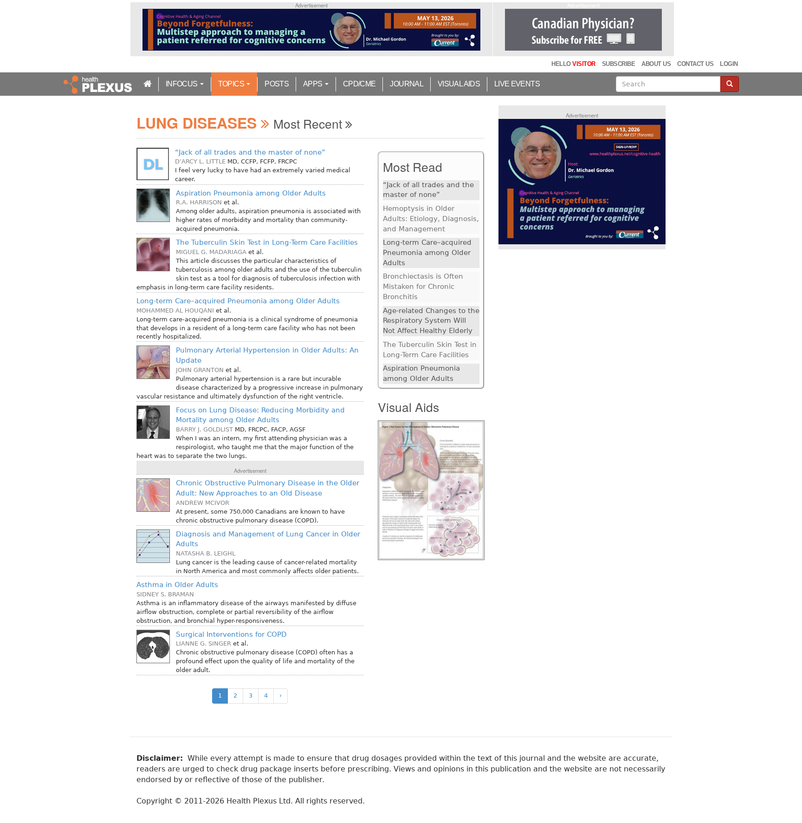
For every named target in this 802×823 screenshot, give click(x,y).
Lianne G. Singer (203, 643)
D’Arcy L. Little (200, 161)
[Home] (98, 84)
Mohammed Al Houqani (175, 310)
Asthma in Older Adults (177, 585)
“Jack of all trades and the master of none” (250, 152)
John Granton (200, 369)
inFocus (182, 84)
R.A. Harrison (199, 202)
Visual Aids (459, 84)
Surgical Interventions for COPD (231, 634)
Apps (313, 84)
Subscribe (618, 63)
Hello (573, 63)
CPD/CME (359, 84)
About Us (656, 63)
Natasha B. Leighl (205, 553)
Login (728, 63)
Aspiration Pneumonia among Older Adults (251, 193)
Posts (277, 84)
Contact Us (695, 63)
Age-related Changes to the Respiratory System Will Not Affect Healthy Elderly (431, 321)
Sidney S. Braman (165, 594)
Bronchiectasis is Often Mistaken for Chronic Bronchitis (423, 286)
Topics (232, 84)
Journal (406, 84)
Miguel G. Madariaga (211, 251)
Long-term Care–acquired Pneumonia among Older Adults (238, 301)
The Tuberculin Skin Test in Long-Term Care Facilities (267, 242)
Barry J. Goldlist (204, 429)
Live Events (517, 84)
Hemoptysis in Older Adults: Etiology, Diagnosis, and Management (431, 218)
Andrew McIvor (202, 502)
